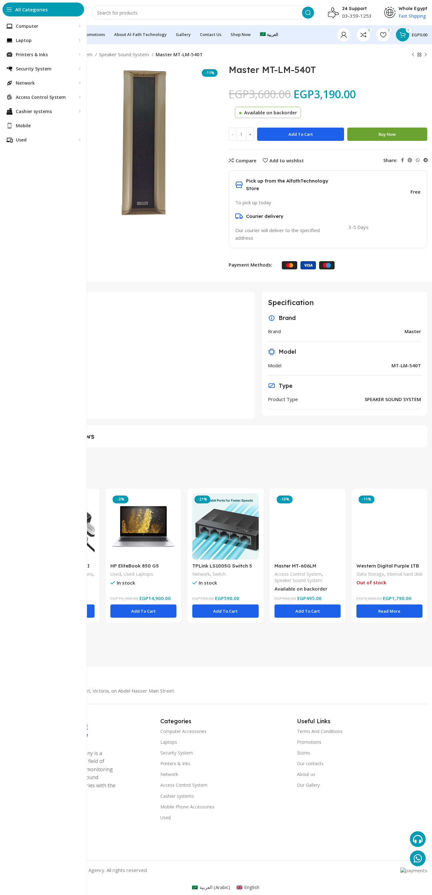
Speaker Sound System (124, 54)
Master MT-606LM (295, 566)
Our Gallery (308, 785)
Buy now (387, 134)
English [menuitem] (251, 887)
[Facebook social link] (402, 160)
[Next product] (426, 55)
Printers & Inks (175, 763)
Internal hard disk (405, 574)
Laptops (168, 742)
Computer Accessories (183, 731)
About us (306, 774)
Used (115, 574)
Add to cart (300, 134)
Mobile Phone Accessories (187, 807)
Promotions (309, 742)
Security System (176, 753)
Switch (219, 574)
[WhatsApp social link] (418, 160)
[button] (143, 611)
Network (201, 574)
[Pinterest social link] (410, 160)
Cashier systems (177, 796)
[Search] (308, 13)
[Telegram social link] (426, 160)
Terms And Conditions (320, 731)
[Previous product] (413, 55)
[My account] (344, 34)
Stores (303, 753)
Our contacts (310, 763)
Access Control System (298, 574)
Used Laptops (138, 574)
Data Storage (370, 574)
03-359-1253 (357, 16)
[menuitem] (269, 34)
